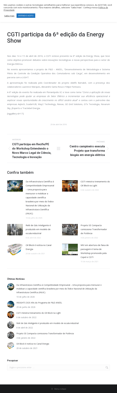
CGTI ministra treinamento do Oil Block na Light (95, 183)
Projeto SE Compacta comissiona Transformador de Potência (94, 229)
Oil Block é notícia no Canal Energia (38, 247)
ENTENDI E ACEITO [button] (26, 15)
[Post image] (15, 186)
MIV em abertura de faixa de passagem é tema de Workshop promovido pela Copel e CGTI (95, 251)
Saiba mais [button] (9, 15)
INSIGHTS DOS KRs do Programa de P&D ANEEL (39, 302)
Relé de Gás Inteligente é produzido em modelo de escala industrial (38, 229)
